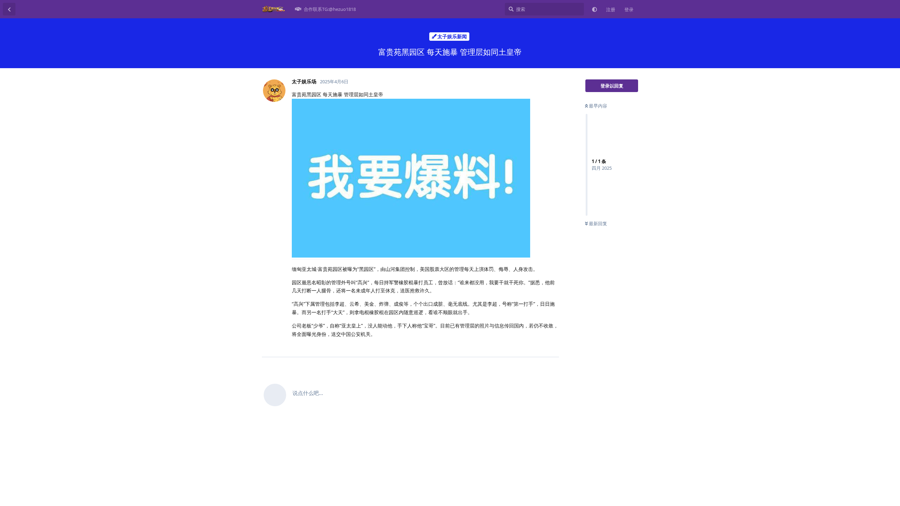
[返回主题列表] (9, 9)
